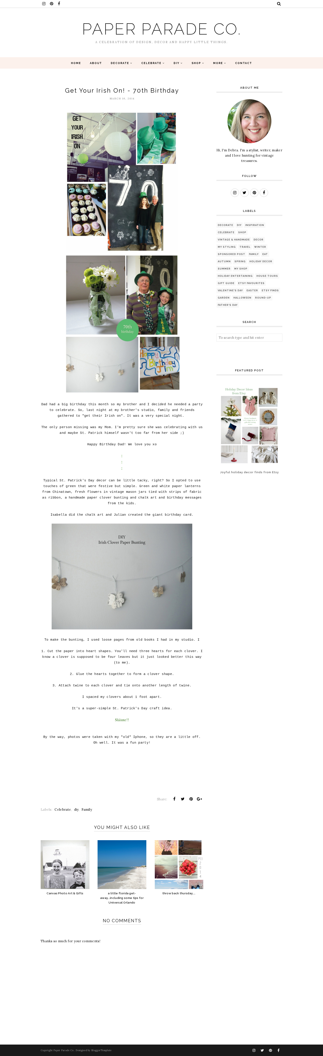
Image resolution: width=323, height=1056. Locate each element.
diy (76, 809)
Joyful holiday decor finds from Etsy (249, 472)
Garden (224, 297)
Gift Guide (226, 283)
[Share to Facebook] (174, 799)
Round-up (263, 297)
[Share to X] (182, 799)
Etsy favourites (251, 283)
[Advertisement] (230, 498)
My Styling (227, 247)
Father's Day (228, 305)
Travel (245, 247)
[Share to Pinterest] (191, 799)
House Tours (267, 276)
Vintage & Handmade (234, 239)
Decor (258, 239)
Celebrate (62, 809)
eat (265, 254)
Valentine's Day (230, 290)
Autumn (224, 261)
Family (87, 809)
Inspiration (254, 225)
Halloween (242, 297)
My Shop (240, 268)
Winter (260, 247)
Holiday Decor (260, 261)
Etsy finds (270, 290)
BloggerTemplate (101, 1050)
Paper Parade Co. (161, 29)
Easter (252, 290)
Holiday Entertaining (235, 276)
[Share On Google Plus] (199, 799)
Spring (240, 261)
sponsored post (231, 254)
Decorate (225, 225)
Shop (242, 232)
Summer (224, 268)
